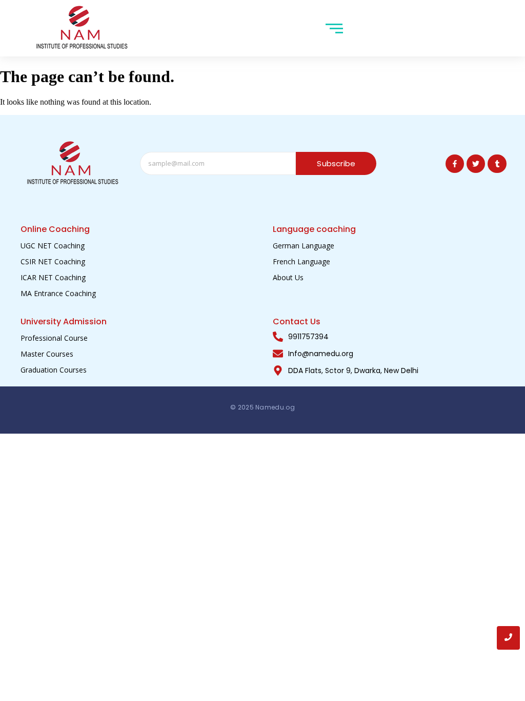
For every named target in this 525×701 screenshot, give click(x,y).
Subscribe (336, 163)
